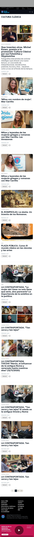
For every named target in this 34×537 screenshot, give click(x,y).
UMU (2, 243)
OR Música (29, 527)
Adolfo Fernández (6, 44)
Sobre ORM (4, 501)
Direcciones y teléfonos (8, 506)
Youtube (20, 508)
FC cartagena (29, 8)
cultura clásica (5, 130)
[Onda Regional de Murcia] (5, 12)
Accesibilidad (5, 511)
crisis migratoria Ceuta (10, 8)
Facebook (21, 504)
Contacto (20, 501)
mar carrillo (4, 97)
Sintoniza (4, 502)
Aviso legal (4, 510)
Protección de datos (7, 508)
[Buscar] (32, 12)
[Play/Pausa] (19, 530)
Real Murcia (23, 8)
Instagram (21, 506)
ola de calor (17, 8)
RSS (19, 510)
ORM (2, 284)
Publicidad (4, 504)
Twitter (20, 502)
